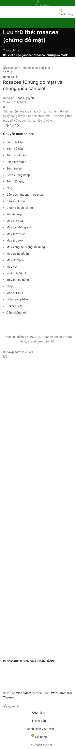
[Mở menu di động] (4, 12)
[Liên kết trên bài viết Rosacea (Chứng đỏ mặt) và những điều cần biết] (38, 354)
